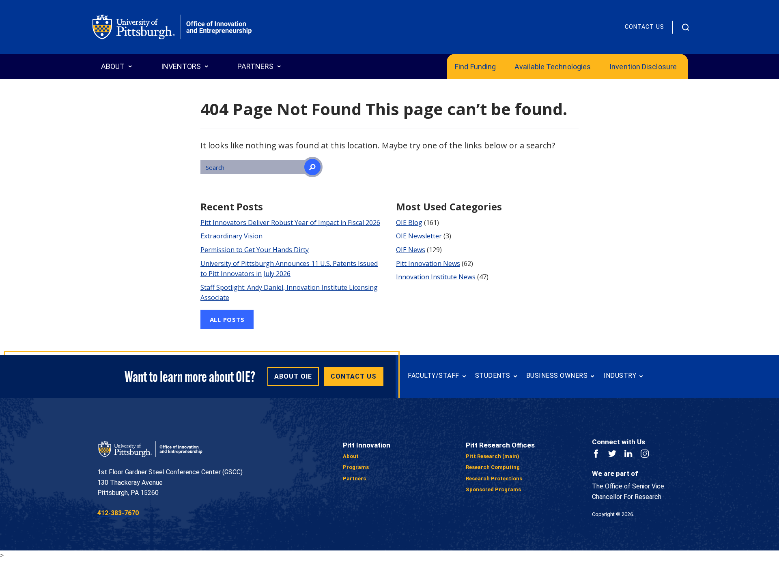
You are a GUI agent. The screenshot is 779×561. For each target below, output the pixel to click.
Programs (356, 467)
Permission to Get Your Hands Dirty (254, 249)
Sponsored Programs (493, 489)
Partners (354, 478)
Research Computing (493, 467)
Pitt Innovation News (428, 263)
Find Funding (475, 66)
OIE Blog (409, 222)
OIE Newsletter (419, 235)
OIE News (410, 249)
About (351, 456)
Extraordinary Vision (231, 235)
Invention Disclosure (643, 66)
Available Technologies (552, 66)
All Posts (227, 319)
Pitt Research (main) (492, 456)
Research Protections (494, 478)
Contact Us (644, 27)
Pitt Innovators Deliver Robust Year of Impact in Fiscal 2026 (290, 222)
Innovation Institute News (436, 276)
